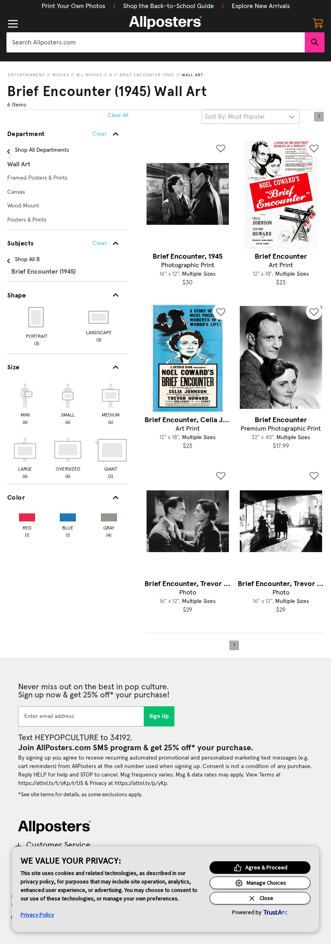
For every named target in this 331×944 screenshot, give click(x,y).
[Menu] (12, 23)
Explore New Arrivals (261, 6)
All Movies (89, 75)
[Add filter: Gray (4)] (109, 515)
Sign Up (159, 716)
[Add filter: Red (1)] (27, 515)
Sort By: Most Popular (235, 116)
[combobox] (155, 42)
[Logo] (165, 23)
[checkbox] (25, 402)
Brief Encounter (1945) (146, 75)
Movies (60, 75)
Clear (99, 243)
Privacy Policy (37, 914)
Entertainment (26, 75)
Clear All (118, 115)
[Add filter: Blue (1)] (68, 515)
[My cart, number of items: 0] (318, 22)
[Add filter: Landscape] (99, 317)
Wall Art (192, 75)
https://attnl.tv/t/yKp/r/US (50, 783)
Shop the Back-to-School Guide (168, 6)
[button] (73, 6)
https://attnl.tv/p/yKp (141, 783)
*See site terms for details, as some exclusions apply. (80, 794)
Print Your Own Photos (73, 6)
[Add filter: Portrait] (36, 317)
